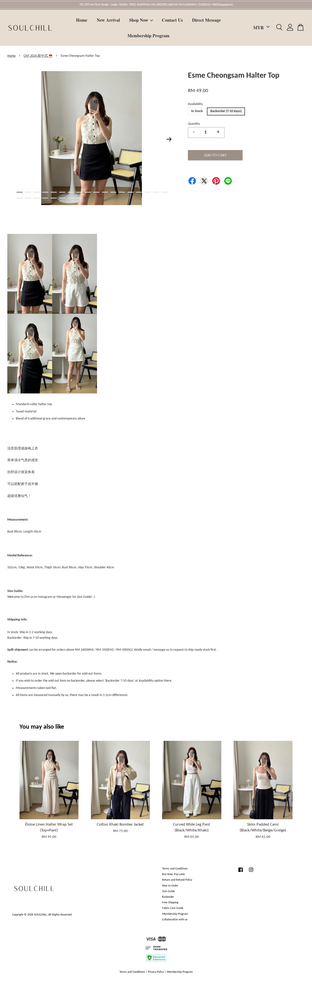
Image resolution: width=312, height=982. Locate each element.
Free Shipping (170, 902)
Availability (195, 104)
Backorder (168, 897)
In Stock (197, 111)
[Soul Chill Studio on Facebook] (240, 872)
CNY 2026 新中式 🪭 (38, 56)
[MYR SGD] (261, 28)
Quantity (194, 124)
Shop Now (138, 20)
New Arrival (108, 20)
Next (169, 139)
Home (81, 20)
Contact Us (172, 20)
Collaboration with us (174, 919)
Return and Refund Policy (177, 879)
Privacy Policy (156, 972)
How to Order (170, 885)
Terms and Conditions (175, 868)
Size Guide (168, 891)
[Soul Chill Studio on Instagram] (251, 872)
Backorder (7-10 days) (226, 111)
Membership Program (148, 35)
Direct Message (206, 20)
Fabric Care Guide (172, 908)
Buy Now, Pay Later (173, 874)
